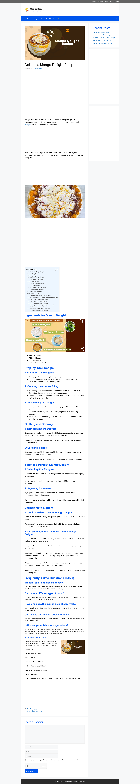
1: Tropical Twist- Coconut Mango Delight (40, 295)
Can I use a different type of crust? (39, 303)
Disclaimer (100, 1)
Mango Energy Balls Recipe (101, 32)
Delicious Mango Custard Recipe (35, 711)
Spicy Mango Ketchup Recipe (34, 710)
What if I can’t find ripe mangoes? (38, 301)
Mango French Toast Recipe (102, 40)
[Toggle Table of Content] (56, 269)
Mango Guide (27, 19)
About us (94, 1)
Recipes (60, 19)
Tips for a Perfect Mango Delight (36, 287)
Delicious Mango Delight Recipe (41, 310)
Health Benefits (50, 19)
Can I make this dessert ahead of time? (40, 307)
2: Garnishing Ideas (35, 285)
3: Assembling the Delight (36, 279)
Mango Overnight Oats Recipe (102, 43)
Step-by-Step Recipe (33, 274)
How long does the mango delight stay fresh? (42, 305)
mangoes (28, 125)
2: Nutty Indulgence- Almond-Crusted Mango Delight (44, 297)
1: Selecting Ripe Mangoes (36, 289)
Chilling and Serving (33, 281)
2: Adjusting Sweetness (36, 291)
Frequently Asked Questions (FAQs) (37, 299)
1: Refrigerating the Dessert (36, 283)
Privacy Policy (108, 1)
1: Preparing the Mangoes (36, 276)
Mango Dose (36, 9)
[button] (116, 18)
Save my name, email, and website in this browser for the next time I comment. (52, 760)
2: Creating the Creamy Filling (37, 277)
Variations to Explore (33, 293)
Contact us (116, 1)
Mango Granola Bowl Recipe (102, 35)
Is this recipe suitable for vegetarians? (40, 308)
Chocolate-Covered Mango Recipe (104, 37)
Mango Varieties (38, 19)
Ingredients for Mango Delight (35, 272)
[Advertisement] (55, 83)
